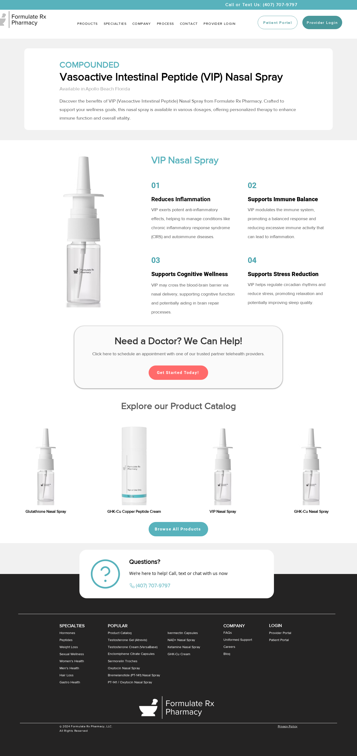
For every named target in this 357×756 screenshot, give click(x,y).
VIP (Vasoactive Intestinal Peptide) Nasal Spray (156, 101)
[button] (115, 23)
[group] (178, 465)
